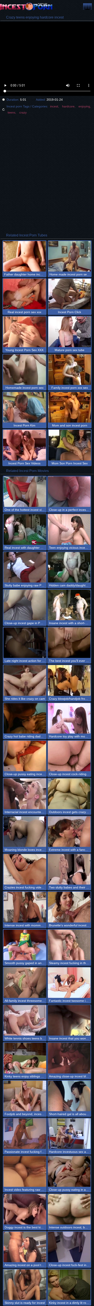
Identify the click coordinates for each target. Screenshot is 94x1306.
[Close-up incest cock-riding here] (69, 756)
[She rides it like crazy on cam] (24, 680)
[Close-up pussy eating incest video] (24, 756)
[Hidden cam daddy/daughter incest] (69, 567)
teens (11, 112)
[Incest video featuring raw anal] (24, 1171)
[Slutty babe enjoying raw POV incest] (24, 567)
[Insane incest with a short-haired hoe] (69, 605)
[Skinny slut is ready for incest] (24, 1284)
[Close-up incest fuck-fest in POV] (69, 1247)
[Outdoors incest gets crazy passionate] (69, 793)
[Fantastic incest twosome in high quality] (69, 982)
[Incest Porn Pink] (26, 6)
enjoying (84, 106)
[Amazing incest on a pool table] (24, 1247)
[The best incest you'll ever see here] (69, 642)
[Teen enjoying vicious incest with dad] (69, 529)
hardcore (68, 106)
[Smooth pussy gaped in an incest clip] (24, 945)
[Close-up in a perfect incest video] (69, 491)
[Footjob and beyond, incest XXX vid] (24, 1096)
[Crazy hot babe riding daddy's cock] (24, 718)
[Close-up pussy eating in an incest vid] (69, 1171)
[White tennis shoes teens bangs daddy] (24, 1020)
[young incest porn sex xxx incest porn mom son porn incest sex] (87, 6)
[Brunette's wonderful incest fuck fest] (69, 907)
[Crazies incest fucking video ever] (24, 869)
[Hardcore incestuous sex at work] (69, 1133)
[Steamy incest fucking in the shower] (69, 945)
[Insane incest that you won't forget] (69, 1020)
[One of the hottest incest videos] (24, 491)
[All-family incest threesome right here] (24, 982)
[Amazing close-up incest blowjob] (69, 1058)
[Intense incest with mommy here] (24, 907)
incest (54, 106)
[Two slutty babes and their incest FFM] (69, 869)
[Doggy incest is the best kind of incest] (24, 1209)
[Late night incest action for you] (24, 642)
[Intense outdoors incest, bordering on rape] (69, 1209)
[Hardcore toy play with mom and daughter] (69, 718)
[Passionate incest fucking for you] (24, 1133)
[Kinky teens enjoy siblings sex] (24, 1058)
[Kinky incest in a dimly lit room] (69, 1284)
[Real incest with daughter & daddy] (24, 529)
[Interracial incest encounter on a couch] (24, 793)
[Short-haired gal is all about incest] (69, 1096)
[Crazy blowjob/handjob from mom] (69, 680)
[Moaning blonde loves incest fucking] (24, 831)
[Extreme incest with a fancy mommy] (69, 831)
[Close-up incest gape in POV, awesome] (24, 605)
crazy (23, 112)
